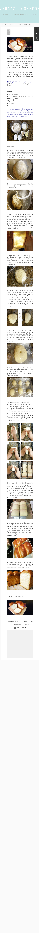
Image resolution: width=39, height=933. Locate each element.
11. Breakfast (26, 624)
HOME (4, 24)
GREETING (12, 24)
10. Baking (18, 624)
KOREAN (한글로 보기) (24, 24)
